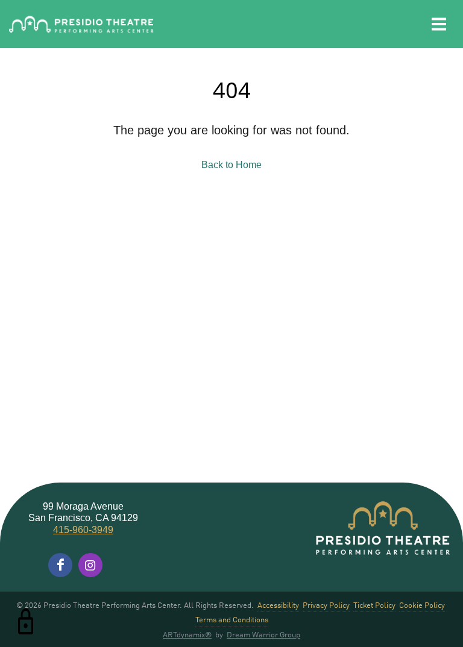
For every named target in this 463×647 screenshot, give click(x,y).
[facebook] (60, 565)
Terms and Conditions (231, 619)
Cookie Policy (422, 604)
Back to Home (231, 165)
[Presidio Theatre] (81, 24)
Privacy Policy (326, 604)
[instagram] (90, 565)
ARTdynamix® (187, 634)
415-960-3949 (83, 530)
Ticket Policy (374, 604)
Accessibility (278, 604)
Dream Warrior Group (263, 634)
